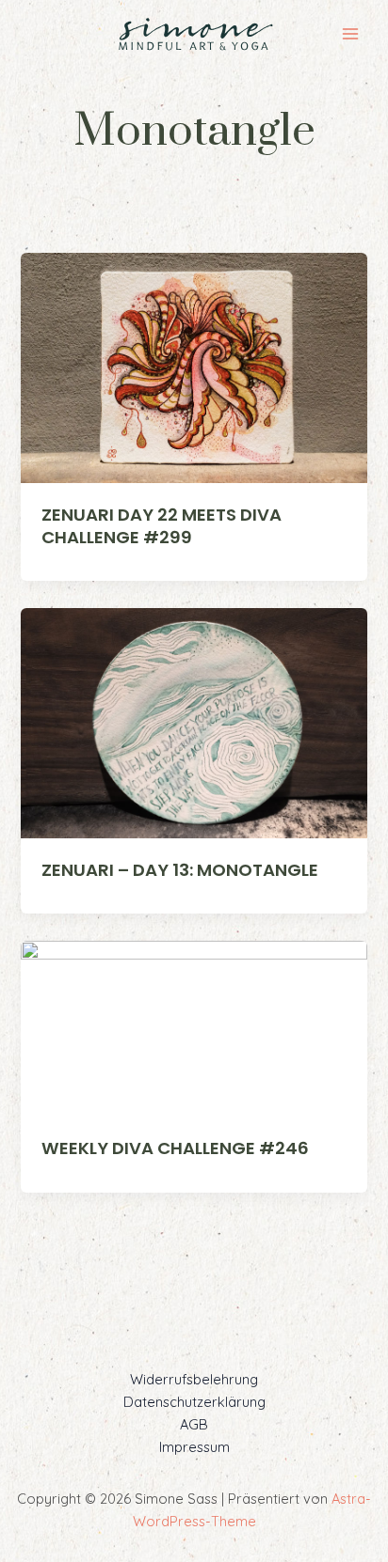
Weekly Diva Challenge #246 (175, 1148)
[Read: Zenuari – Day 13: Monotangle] (193, 721)
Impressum (194, 1447)
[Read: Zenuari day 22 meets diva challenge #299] (193, 366)
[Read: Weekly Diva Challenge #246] (193, 1028)
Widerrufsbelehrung (194, 1379)
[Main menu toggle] (350, 34)
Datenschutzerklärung (194, 1402)
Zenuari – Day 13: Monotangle (179, 870)
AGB (194, 1424)
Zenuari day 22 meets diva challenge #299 (161, 526)
